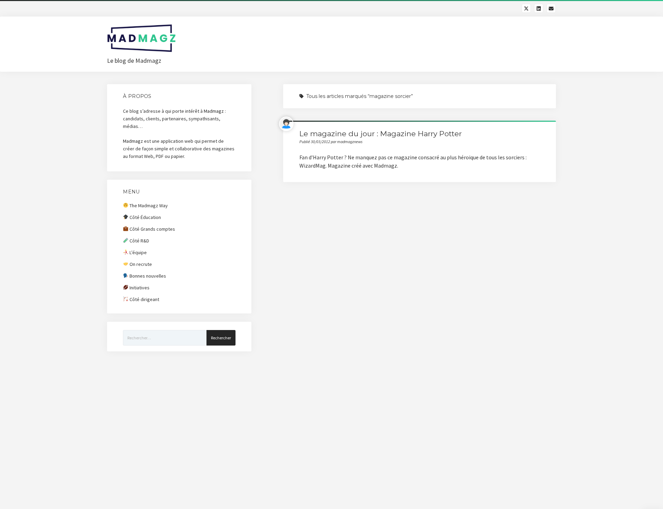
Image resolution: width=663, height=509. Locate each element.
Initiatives (139, 288)
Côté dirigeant (143, 299)
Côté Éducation (144, 217)
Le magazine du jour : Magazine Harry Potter (380, 133)
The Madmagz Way (148, 205)
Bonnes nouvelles (147, 276)
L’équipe (137, 252)
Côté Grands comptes (151, 229)
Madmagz (214, 111)
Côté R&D (138, 241)
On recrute (140, 264)
